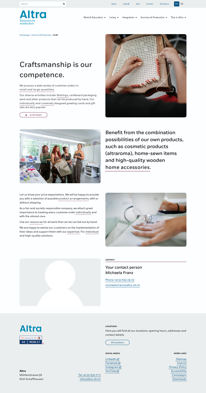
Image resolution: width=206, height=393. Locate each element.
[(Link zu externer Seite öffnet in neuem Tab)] (32, 343)
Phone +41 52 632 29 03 (119, 280)
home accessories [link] (127, 167)
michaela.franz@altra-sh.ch (122, 285)
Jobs (138, 4)
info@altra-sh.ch (90, 379)
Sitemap (181, 359)
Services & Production (153, 17)
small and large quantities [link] (37, 89)
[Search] (64, 4)
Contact (149, 4)
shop (125, 4)
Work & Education (93, 17)
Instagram (111, 367)
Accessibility (178, 371)
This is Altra (177, 17)
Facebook (111, 363)
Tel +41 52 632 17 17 (89, 375)
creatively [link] (47, 103)
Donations (164, 4)
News (113, 4)
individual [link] (92, 232)
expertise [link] (73, 232)
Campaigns (179, 375)
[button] (33, 114)
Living (112, 17)
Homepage (25, 35)
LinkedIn (110, 359)
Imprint (181, 363)
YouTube (110, 371)
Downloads (179, 379)
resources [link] (36, 222)
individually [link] (27, 103)
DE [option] (181, 4)
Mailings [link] (62, 95)
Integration (128, 17)
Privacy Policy (177, 367)
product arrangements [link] (74, 198)
